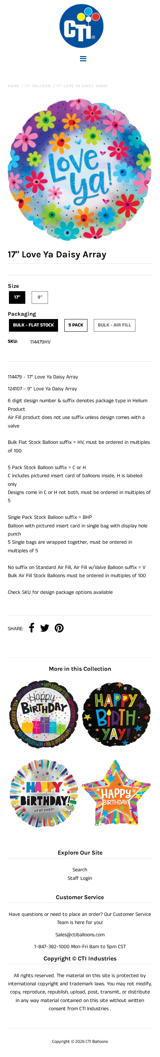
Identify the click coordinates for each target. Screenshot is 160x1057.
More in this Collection (80, 668)
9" (40, 297)
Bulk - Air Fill (114, 325)
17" (17, 297)
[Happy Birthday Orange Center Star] (116, 826)
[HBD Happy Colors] (44, 826)
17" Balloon (38, 86)
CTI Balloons (97, 1041)
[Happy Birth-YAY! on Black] (116, 747)
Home (14, 86)
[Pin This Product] (59, 629)
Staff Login (80, 878)
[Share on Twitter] (44, 629)
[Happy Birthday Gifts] (44, 747)
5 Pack (75, 325)
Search (80, 870)
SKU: (12, 341)
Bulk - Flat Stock (33, 325)
